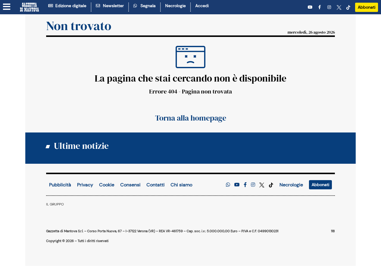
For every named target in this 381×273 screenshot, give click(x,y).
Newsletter (112, 5)
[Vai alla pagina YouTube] (311, 7)
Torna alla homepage (190, 118)
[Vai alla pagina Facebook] (320, 7)
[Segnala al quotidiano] (228, 185)
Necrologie (175, 5)
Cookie (106, 185)
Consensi (130, 185)
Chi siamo (181, 185)
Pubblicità (60, 185)
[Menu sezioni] (7, 7)
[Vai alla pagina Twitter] (339, 7)
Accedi (202, 5)
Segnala (147, 5)
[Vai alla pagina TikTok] (348, 7)
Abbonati (366, 7)
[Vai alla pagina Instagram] (329, 7)
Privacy (85, 185)
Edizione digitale (69, 5)
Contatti (155, 185)
